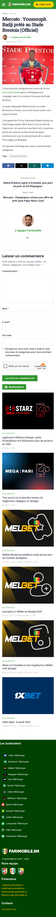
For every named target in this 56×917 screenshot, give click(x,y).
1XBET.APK (44, 4)
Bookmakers (8, 433)
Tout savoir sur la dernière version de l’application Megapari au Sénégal (22, 499)
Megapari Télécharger (18, 774)
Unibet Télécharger (14, 817)
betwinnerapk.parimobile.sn (14, 892)
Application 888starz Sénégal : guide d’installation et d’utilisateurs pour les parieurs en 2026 (27, 441)
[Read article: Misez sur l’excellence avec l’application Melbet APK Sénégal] (28, 638)
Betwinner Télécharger (18, 762)
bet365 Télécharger (16, 785)
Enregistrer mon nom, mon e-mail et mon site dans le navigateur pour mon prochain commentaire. (28, 352)
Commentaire (10, 271)
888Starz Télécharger (17, 798)
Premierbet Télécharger (16, 836)
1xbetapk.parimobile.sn (12, 885)
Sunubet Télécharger (15, 811)
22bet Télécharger (15, 792)
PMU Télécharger (14, 830)
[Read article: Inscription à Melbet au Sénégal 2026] (28, 585)
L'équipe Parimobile (21, 37)
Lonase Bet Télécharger (17, 823)
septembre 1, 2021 (14, 41)
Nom (5, 308)
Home (4, 13)
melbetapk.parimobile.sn (12, 888)
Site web (6, 335)
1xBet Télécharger (16, 755)
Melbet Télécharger (17, 768)
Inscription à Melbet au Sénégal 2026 (22, 611)
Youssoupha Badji (11, 92)
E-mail (6, 322)
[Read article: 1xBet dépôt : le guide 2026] (28, 695)
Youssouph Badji (18, 156)
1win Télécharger (15, 779)
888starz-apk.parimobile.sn (14, 895)
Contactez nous (8, 909)
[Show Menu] (3, 4)
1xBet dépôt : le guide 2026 (16, 721)
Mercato (13, 13)
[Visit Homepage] (19, 4)
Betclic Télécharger (14, 804)
